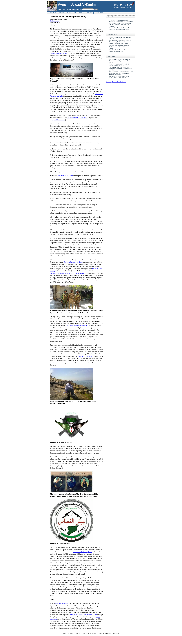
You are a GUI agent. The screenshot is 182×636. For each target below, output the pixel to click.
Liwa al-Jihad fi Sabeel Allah (77, 118)
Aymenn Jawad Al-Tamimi (77, 4)
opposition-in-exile (58, 120)
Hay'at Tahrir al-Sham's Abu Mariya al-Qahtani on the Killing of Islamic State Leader (119, 61)
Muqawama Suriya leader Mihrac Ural (83, 615)
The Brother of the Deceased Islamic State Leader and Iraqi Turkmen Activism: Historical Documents (121, 73)
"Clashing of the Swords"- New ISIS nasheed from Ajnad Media (119, 64)
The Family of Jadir (85, 356)
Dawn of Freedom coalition (73, 262)
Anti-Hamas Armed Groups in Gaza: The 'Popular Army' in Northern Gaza (120, 41)
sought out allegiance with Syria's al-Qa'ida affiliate (68, 273)
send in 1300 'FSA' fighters (82, 552)
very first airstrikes (61, 603)
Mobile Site (70, 9)
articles (61, 12)
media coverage (79, 12)
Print (54, 25)
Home (59, 9)
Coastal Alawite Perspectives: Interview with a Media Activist (120, 38)
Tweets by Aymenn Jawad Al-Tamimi (116, 82)
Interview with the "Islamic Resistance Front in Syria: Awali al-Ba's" (119, 50)
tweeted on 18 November (58, 53)
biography (52, 12)
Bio (64, 9)
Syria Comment (54, 21)
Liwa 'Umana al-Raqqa (65, 176)
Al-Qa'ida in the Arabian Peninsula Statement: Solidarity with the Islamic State (121, 20)
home (64, 633)
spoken (89, 12)
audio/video (99, 12)
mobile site (116, 633)
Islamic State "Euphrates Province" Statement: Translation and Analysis (119, 28)
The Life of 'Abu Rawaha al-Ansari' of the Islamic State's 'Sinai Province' (120, 77)
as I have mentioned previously (77, 325)
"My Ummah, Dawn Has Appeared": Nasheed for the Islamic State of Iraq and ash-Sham (120, 68)
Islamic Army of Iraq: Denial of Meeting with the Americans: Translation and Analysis (120, 25)
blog (69, 12)
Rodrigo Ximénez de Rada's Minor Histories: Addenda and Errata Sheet (119, 44)
